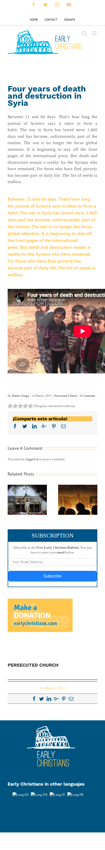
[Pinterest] (63, 698)
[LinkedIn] (49, 698)
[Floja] (10, 406)
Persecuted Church (65, 396)
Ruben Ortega (20, 396)
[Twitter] (41, 698)
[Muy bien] (25, 406)
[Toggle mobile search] (84, 33)
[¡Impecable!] (30, 406)
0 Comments (87, 396)
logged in (32, 459)
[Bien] (20, 406)
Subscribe (52, 576)
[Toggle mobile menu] (94, 33)
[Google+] (56, 698)
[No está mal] (15, 406)
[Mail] (71, 698)
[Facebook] (34, 698)
